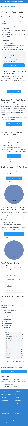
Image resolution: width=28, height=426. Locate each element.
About (17, 394)
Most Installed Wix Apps (10, 386)
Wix (10, 17)
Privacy (17, 410)
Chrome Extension (18, 1)
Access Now (14, 65)
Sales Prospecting (6, 394)
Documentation (5, 413)
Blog (16, 403)
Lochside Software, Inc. (7, 423)
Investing (3, 397)
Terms (17, 413)
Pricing (3, 410)
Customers (18, 400)
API (2, 403)
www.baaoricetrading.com (14, 279)
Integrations (4, 400)
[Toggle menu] (26, 6)
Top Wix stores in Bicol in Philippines (13, 49)
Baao (10, 94)
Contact (17, 397)
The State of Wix (8, 384)
